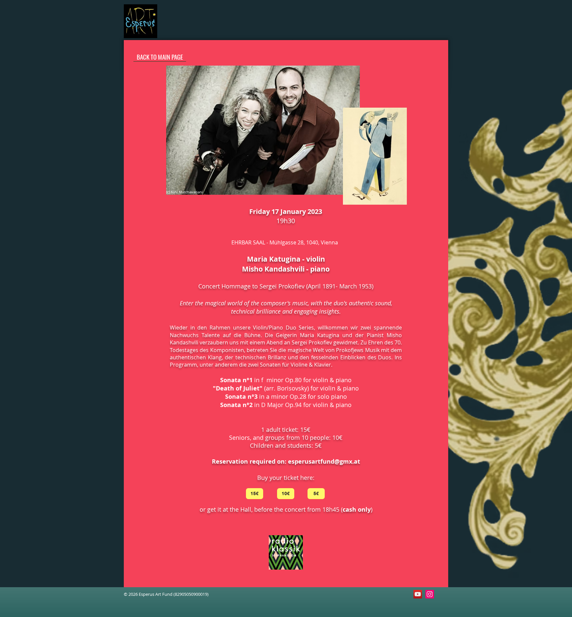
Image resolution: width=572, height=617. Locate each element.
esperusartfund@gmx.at (324, 461)
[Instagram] (429, 594)
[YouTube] (417, 594)
